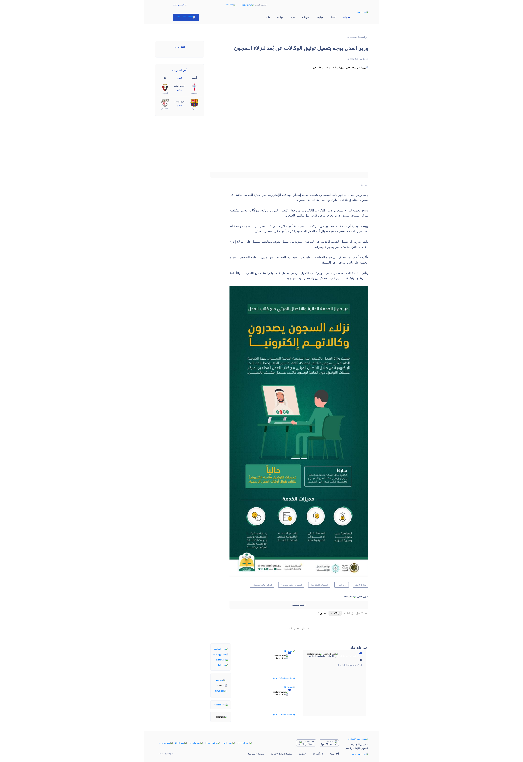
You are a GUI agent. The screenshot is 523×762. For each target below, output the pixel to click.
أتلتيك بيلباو (165, 109)
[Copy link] (223, 665)
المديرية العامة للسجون (291, 585)
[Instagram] (212, 743)
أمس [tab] (194, 78)
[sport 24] (186, 17)
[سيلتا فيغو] (194, 87)
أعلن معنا (334, 754)
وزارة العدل (360, 585)
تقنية (293, 17)
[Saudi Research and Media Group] (357, 754)
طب (268, 17)
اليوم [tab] (179, 78)
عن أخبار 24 (318, 754)
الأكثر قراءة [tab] (179, 47)
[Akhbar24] (357, 739)
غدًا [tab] (164, 78)
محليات (346, 17)
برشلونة (194, 109)
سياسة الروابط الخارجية (281, 754)
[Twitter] (222, 659)
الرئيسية (363, 37)
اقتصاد (333, 17)
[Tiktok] (181, 743)
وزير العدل (341, 585)
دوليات (320, 17)
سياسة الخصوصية (256, 754)
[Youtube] (196, 743)
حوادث (280, 17)
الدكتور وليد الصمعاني (262, 585)
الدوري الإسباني (179, 86)
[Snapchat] (166, 743)
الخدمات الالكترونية (319, 585)
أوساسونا (165, 93)
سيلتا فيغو (194, 93)
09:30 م (179, 90)
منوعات (305, 17)
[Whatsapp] (220, 654)
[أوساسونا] (165, 87)
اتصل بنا (302, 754)
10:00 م (179, 106)
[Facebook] (221, 649)
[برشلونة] (194, 103)
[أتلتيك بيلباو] (165, 103)
